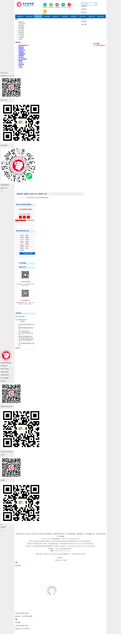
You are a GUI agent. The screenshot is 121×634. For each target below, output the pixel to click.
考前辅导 (74, 16)
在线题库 (83, 21)
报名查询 (21, 48)
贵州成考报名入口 (24, 45)
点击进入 (22, 321)
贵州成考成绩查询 (20, 220)
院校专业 (83, 12)
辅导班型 (83, 15)
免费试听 (83, 9)
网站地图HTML (90, 534)
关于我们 (27, 534)
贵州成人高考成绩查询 (45, 534)
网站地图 (61, 536)
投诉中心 (60, 557)
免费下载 (83, 24)
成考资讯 (29, 16)
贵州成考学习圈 (20, 316)
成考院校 (47, 16)
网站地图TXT (81, 534)
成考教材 (83, 18)
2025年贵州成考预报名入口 (100, 45)
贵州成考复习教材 (28, 253)
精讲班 (20, 66)
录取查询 (21, 55)
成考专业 (56, 16)
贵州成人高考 (19, 534)
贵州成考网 (20, 194)
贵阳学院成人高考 (58, 534)
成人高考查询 (22, 59)
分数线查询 (22, 54)
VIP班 (20, 67)
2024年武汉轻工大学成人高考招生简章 (37, 197)
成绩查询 (21, 52)
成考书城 (21, 64)
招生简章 (38, 16)
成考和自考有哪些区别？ (26, 336)
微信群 (20, 61)
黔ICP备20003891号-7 (66, 548)
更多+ (21, 39)
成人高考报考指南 (70, 534)
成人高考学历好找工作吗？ (26, 338)
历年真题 (65, 16)
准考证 (22, 246)
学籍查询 (21, 57)
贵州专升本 (34, 534)
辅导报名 (21, 47)
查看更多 (18, 348)
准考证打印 (22, 50)
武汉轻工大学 (33, 194)
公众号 (20, 62)
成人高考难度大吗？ (21, 319)
